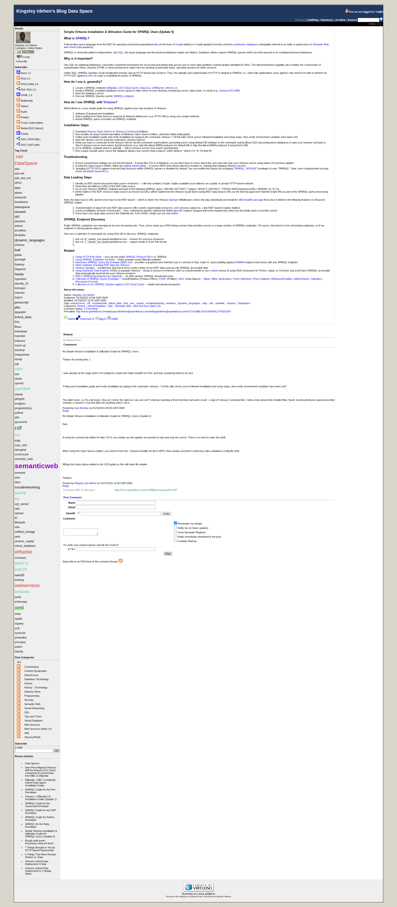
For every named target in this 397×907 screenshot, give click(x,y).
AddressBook (301, 278)
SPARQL (81, 38)
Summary (326, 20)
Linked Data (75, 47)
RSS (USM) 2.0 (29, 84)
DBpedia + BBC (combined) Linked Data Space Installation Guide (40, 783)
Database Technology (36, 679)
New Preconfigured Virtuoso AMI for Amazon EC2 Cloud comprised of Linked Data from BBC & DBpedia (40, 771)
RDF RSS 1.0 (28, 89)
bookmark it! (87, 318)
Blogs (207, 278)
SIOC (181, 278)
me (100, 228)
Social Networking (34, 708)
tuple (180, 44)
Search (352, 20)
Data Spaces (32, 763)
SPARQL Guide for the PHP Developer (40, 811)
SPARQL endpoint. (123, 96)
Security (29, 700)
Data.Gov (145, 87)
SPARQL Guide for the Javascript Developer (37, 804)
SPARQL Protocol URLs (139, 256)
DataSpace (244, 303)
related (71, 318)
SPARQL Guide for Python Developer (39, 818)
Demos (28, 683)
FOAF (26, 57)
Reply (65, 410)
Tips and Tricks (33, 716)
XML (26, 733)
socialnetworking (155, 303)
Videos (24, 106)
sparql (140, 303)
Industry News (32, 691)
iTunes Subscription (32, 122)
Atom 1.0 (26, 73)
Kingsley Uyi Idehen (84, 295)
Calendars (316, 278)
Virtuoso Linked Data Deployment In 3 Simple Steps (38, 871)
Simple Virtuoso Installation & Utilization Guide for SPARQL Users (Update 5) (41, 834)
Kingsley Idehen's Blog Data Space (54, 11)
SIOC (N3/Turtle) (30, 144)
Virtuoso (109, 102)
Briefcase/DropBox (281, 278)
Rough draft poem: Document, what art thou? (39, 842)
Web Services (32, 724)
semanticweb (100, 303)
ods (211, 303)
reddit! (114, 318)
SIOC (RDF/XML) (30, 139)
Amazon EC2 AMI (229, 90)
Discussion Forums (86, 281)
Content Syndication (35, 671)
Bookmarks (225, 278)
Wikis (214, 278)
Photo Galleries (261, 278)
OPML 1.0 (26, 95)
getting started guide (135, 165)
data (156, 44)
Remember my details (190, 523)
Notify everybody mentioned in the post (199, 536)
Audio (24, 111)
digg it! (102, 318)
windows (171, 303)
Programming (31, 695)
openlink (220, 303)
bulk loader (172, 213)
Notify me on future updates (193, 528)
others (169, 87)
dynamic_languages (189, 303)
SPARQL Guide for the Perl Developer (40, 791)
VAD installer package (251, 199)
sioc (132, 303)
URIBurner (158, 87)
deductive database (246, 44)
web (176, 207)
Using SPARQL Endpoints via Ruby (95, 259)
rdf (89, 303)
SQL (26, 712)
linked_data (115, 303)
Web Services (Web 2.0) (38, 728)
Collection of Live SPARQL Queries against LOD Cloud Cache (109, 284)
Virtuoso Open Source (99, 131)
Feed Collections (242, 278)
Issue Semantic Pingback (192, 532)
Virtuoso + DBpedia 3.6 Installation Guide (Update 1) (41, 798)
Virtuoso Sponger (85, 267)
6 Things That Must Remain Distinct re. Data (40, 856)
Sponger (174, 199)
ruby (205, 303)
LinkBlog (312, 20)
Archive (340, 20)
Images (25, 117)
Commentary (31, 666)
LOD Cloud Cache (128, 87)
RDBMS (239, 262)
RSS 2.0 (25, 78)
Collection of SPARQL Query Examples (97, 278)
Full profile (21, 61)
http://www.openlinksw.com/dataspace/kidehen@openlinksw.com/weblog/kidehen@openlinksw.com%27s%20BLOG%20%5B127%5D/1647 (153, 311)
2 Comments (91, 308)
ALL (19, 662)
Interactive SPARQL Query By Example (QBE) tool (103, 262)
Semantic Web (32, 704)
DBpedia (112, 87)
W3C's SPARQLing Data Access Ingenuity (98, 276)
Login (379, 11)
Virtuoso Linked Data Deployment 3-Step (36, 862)
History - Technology (36, 687)
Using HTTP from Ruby (88, 256)
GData (24, 133)
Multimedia (27, 100)
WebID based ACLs (97, 171)
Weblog (300, 20)
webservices (78, 303)
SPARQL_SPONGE (246, 168)
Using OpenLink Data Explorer (92, 270)
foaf (126, 303)
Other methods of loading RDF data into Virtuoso (102, 265)
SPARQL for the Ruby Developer (37, 825)
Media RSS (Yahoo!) (32, 128)
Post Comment (72, 497)
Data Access (31, 675)
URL (90, 75)
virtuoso (231, 303)
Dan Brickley (81, 408)
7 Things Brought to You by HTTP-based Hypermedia (40, 849)
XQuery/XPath (32, 737)
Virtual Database (33, 720)
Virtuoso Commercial (127, 131)
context (214, 270)
